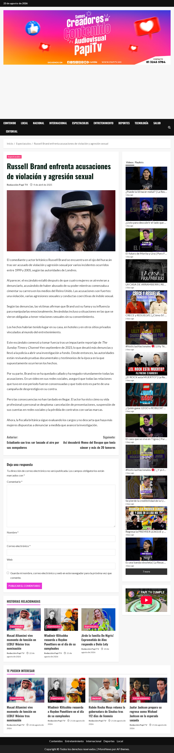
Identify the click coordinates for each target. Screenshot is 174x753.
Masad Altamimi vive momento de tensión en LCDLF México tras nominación (21, 642)
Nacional (38, 123)
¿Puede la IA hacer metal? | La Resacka (148, 191)
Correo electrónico (19, 546)
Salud (157, 123)
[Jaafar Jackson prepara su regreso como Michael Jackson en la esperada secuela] (148, 690)
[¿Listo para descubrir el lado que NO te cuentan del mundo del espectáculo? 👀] (146, 209)
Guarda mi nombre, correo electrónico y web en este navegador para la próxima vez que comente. (61, 575)
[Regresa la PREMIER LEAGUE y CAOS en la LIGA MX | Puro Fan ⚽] (146, 518)
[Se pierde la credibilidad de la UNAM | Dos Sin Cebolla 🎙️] (146, 487)
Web (10, 559)
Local (24, 123)
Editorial (12, 131)
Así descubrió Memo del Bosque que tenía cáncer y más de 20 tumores (89, 442)
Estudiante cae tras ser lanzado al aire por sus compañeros (33, 442)
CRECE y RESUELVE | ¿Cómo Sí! (145, 315)
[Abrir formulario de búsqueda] (169, 127)
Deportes (124, 123)
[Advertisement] (87, 90)
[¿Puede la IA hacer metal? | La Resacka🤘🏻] (146, 178)
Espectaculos (80, 123)
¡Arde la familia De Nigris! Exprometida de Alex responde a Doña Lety (97, 639)
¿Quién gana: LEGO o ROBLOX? (145, 408)
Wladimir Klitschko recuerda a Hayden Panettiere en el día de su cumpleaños (60, 642)
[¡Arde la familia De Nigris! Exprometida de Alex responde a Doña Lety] (98, 619)
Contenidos (56, 741)
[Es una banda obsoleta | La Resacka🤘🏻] (146, 549)
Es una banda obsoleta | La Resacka (146, 562)
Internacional (58, 123)
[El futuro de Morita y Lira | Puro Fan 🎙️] (146, 240)
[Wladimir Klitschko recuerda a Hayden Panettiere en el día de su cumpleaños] (61, 619)
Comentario (14, 481)
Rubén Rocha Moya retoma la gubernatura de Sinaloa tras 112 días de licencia (107, 711)
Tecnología (141, 123)
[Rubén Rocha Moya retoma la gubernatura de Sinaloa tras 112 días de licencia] (107, 690)
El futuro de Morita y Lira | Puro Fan (147, 253)
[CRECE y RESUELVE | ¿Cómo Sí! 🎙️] (146, 302)
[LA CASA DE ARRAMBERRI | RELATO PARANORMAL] (146, 271)
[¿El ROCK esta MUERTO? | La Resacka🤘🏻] (146, 363)
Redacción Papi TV (17, 184)
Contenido (9, 123)
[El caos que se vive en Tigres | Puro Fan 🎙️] (146, 425)
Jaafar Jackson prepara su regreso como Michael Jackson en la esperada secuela (146, 713)
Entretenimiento (103, 123)
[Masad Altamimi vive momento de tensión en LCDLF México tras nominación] (24, 619)
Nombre (13, 532)
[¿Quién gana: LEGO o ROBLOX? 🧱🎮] (146, 394)
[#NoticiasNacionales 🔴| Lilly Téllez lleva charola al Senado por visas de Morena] (146, 333)
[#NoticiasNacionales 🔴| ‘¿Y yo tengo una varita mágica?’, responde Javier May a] (146, 456)
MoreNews (104, 749)
